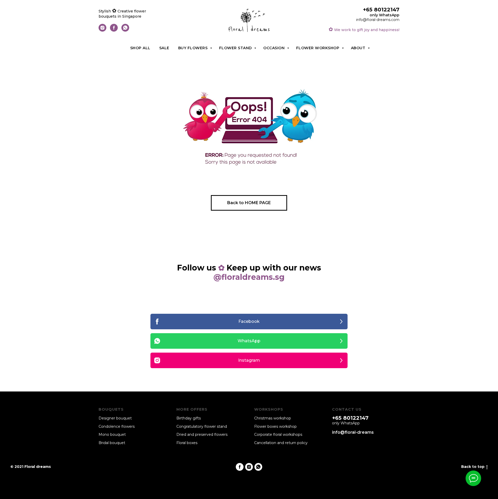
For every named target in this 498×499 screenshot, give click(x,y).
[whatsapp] (125, 30)
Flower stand (236, 48)
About (358, 48)
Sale (164, 48)
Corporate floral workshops (278, 434)
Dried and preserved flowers (201, 434)
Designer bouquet (115, 418)
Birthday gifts (188, 418)
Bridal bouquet (112, 442)
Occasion (274, 48)
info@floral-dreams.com (377, 19)
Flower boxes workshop (275, 426)
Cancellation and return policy (281, 442)
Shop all (140, 48)
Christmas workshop (272, 418)
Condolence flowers (117, 426)
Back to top (473, 466)
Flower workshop (318, 48)
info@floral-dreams (353, 432)
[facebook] (114, 30)
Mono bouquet (112, 434)
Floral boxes (186, 442)
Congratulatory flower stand (201, 426)
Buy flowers (193, 48)
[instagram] (102, 30)
